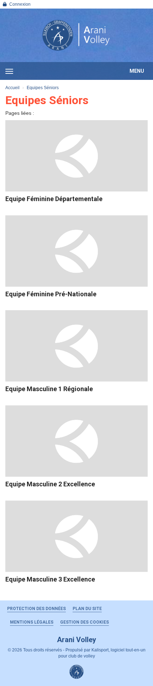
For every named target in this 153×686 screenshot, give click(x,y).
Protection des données (36, 608)
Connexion (20, 4)
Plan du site (87, 608)
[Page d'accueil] (76, 35)
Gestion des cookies (84, 622)
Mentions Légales (31, 622)
